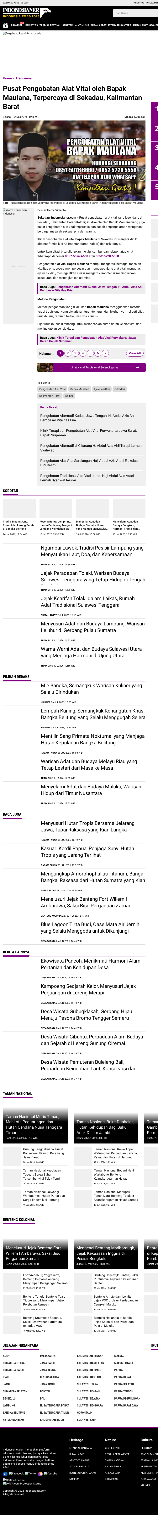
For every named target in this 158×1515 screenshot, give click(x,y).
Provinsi (16, 25)
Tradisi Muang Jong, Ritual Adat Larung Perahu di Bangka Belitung (19, 525)
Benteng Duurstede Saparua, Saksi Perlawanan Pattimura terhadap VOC (42, 1322)
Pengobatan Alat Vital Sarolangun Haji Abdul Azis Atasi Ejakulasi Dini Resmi (89, 463)
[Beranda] (27, 13)
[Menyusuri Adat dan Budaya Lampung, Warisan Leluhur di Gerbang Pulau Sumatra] (20, 631)
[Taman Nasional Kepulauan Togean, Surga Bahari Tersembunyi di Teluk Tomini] (12, 1178)
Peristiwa (31, 25)
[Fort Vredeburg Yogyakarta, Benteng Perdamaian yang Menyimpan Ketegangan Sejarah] (12, 1282)
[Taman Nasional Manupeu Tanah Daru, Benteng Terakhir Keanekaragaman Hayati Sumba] (83, 1199)
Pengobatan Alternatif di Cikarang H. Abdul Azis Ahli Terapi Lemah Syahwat (91, 448)
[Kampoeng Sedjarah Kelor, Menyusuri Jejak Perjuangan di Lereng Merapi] (20, 993)
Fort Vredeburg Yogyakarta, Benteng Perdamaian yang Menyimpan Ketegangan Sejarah (45, 1279)
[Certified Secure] (14, 1480)
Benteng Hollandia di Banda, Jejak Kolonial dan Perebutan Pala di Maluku (114, 1322)
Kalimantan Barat (50, 395)
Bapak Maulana (79, 389)
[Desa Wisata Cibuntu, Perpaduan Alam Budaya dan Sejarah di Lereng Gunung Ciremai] (20, 1044)
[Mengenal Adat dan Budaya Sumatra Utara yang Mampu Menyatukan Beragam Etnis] (92, 508)
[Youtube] (51, 1473)
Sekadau (119, 389)
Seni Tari (68, 25)
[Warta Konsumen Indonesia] (18, 210)
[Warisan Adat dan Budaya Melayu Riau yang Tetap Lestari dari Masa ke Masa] (20, 769)
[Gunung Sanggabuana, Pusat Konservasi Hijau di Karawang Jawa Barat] (12, 1156)
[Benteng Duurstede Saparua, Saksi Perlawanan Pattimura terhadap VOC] (12, 1325)
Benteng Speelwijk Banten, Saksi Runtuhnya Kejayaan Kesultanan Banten (116, 1279)
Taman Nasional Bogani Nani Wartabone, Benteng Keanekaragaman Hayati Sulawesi (114, 1176)
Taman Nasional (115, 1460)
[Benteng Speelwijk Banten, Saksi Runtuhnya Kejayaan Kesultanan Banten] (83, 1282)
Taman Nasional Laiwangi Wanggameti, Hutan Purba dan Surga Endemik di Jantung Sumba (44, 1198)
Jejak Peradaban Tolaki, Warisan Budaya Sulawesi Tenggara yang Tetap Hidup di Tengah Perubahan (93, 579)
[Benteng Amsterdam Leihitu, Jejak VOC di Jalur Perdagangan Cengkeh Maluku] (83, 1304)
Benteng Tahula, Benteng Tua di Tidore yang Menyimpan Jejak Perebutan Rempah (44, 1300)
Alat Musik (82, 25)
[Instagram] (41, 1473)
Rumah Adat (140, 25)
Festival (55, 25)
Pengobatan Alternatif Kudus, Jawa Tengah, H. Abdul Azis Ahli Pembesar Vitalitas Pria (87, 418)
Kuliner (145, 1485)
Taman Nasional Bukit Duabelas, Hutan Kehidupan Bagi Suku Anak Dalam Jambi (105, 1127)
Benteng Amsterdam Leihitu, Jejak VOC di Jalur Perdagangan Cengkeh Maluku (116, 1300)
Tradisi (44, 25)
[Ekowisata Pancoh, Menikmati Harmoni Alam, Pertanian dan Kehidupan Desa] (20, 968)
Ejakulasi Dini (102, 389)
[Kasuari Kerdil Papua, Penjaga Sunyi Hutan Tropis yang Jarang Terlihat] (20, 856)
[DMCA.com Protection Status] (22, 1483)
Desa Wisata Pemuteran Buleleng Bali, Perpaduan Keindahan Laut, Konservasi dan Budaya (88, 1068)
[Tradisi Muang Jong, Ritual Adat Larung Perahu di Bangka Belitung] (19, 508)
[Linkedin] (6, 1473)
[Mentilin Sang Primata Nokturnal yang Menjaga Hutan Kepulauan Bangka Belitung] (20, 743)
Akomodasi (111, 1479)
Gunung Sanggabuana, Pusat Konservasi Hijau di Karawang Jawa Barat (43, 1153)
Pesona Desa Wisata (117, 1454)
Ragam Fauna (113, 1466)
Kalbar (69, 395)
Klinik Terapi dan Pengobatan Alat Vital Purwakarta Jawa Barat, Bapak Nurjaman (88, 432)
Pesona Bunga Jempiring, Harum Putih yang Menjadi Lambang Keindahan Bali (56, 525)
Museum (74, 1479)
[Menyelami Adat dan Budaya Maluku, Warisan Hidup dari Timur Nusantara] (20, 794)
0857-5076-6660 (76, 256)
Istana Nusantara (119, 25)
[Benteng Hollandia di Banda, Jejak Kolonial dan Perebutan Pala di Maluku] (83, 1325)
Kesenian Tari (149, 1466)
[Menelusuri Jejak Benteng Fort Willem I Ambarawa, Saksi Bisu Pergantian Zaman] (20, 906)
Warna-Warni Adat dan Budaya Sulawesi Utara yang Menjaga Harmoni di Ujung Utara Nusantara (91, 655)
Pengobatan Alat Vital (52, 389)
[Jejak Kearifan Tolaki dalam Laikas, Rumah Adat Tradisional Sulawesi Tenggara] (20, 606)
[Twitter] (31, 1473)
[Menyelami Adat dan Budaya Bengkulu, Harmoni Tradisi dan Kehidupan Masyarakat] (129, 508)
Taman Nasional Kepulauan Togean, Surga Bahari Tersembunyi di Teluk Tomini (42, 1174)
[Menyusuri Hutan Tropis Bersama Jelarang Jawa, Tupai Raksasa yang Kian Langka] (20, 830)
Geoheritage (112, 1448)
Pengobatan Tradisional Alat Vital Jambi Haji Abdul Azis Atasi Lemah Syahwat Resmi (87, 478)
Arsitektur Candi (79, 1460)
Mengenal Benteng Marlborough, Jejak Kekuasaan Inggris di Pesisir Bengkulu (105, 1253)
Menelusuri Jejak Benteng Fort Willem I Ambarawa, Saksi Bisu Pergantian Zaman (33, 1253)
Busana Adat (99, 25)
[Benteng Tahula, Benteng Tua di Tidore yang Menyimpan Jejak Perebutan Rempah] (12, 1304)
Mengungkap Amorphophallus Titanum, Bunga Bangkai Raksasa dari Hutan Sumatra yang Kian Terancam (93, 880)
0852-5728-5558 (107, 256)
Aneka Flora (112, 1473)
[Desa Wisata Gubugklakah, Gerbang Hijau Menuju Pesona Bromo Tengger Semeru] (20, 1019)
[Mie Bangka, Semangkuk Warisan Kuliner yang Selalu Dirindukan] (20, 693)
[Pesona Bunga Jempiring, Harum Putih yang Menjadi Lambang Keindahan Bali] (56, 508)
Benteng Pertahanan (82, 1473)
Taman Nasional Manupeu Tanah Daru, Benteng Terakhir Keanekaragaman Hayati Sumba (116, 1196)
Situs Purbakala (79, 1466)
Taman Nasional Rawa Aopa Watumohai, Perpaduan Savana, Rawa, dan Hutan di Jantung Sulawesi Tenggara (116, 1155)
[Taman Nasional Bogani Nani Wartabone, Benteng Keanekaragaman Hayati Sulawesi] (83, 1178)
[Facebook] (17, 1473)
